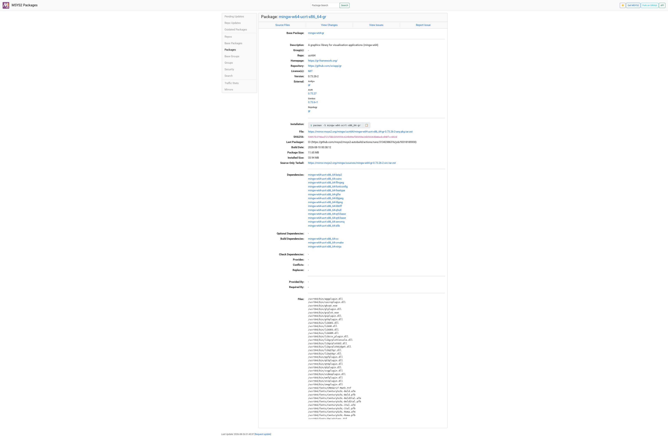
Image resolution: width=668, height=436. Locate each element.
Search (344, 5)
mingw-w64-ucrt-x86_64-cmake (326, 242)
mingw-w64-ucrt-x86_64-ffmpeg (326, 182)
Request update (263, 434)
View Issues (376, 25)
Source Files (282, 25)
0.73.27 (312, 93)
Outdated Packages (236, 29)
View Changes (329, 25)
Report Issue (423, 25)
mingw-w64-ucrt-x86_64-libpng (325, 202)
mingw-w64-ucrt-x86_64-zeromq (326, 221)
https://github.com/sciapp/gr (324, 65)
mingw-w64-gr (316, 33)
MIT (310, 71)
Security (229, 69)
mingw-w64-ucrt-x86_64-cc (323, 238)
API (662, 5)
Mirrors (229, 89)
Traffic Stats (232, 83)
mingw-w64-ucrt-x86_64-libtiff (325, 206)
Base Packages (233, 43)
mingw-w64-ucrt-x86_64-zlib (324, 225)
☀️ (622, 5)
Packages (230, 49)
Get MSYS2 (633, 5)
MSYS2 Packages (24, 5)
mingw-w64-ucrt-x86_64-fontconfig (328, 186)
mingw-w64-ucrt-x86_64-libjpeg (325, 198)
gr (309, 84)
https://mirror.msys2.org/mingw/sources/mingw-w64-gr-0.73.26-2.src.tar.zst (352, 163)
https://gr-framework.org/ (322, 60)
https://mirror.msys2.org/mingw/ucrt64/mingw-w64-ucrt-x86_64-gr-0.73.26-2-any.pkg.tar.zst (360, 131)
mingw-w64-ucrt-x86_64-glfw (324, 194)
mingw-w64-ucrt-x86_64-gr (302, 16)
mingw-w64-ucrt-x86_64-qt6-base (327, 217)
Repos (228, 36)
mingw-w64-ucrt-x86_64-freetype (326, 190)
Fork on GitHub (649, 5)
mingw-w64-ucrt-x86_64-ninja (324, 246)
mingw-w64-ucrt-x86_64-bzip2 (325, 174)
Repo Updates (233, 23)
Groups (229, 62)
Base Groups (232, 56)
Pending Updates (234, 16)
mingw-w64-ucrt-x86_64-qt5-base (327, 213)
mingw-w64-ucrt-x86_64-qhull (324, 210)
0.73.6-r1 (313, 102)
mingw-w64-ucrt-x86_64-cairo (325, 178)
